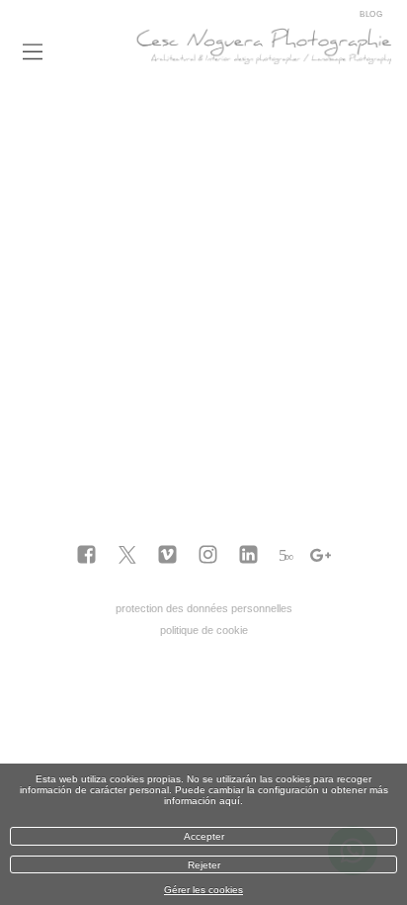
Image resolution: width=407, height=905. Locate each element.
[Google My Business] (320, 556)
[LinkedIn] (248, 556)
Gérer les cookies (203, 889)
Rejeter (204, 865)
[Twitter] (127, 556)
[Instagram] (208, 556)
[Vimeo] (167, 556)
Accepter (204, 836)
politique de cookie (204, 630)
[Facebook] (86, 556)
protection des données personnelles (204, 608)
